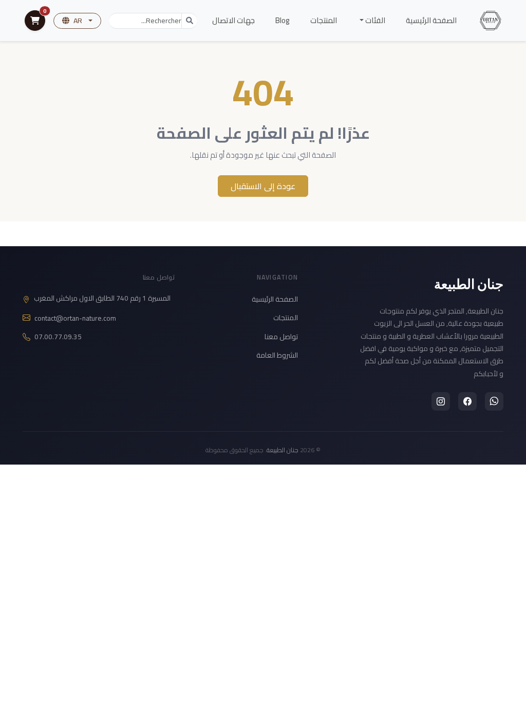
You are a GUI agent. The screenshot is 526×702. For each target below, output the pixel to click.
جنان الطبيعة (469, 283)
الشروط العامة (277, 355)
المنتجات (323, 20)
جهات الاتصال (233, 20)
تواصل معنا (281, 336)
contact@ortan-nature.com (75, 318)
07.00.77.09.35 (58, 336)
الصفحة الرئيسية (431, 20)
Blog (282, 20)
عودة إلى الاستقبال (263, 186)
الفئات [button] (374, 20)
